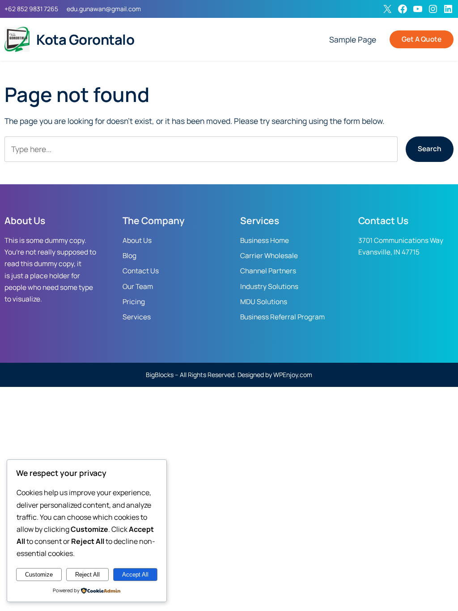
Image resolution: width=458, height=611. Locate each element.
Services (137, 317)
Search (429, 148)
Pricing (134, 301)
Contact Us (141, 271)
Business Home (264, 240)
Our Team (138, 286)
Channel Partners (268, 271)
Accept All (135, 574)
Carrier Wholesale (269, 255)
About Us (137, 240)
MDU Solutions (263, 301)
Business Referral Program (282, 317)
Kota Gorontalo (85, 39)
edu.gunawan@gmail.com (104, 8)
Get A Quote (421, 39)
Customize (39, 574)
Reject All (87, 574)
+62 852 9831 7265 (31, 8)
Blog (129, 255)
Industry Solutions (269, 286)
